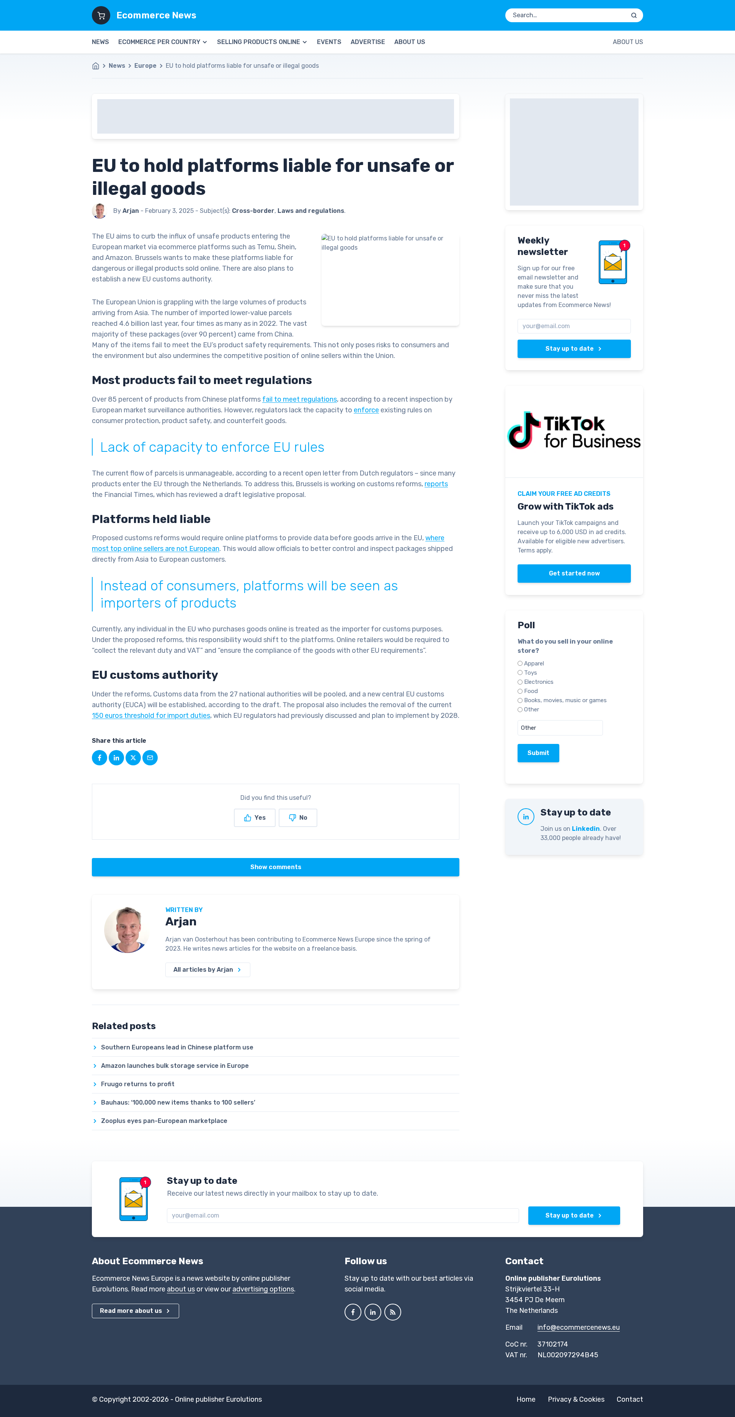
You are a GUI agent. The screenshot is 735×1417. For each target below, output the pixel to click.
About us (409, 42)
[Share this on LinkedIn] (116, 757)
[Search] (634, 15)
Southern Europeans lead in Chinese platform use (177, 1047)
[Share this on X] (133, 757)
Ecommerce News (156, 15)
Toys (530, 672)
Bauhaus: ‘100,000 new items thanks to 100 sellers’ (178, 1102)
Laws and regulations (311, 210)
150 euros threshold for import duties (151, 715)
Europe (145, 65)
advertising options (263, 1289)
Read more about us (131, 1310)
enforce (366, 410)
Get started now (574, 573)
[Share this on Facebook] (99, 757)
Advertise (368, 42)
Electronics (539, 681)
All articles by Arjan (203, 969)
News (100, 42)
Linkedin (586, 828)
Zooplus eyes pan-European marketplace (164, 1120)
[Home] (99, 66)
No (303, 817)
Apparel (534, 663)
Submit (538, 753)
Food (531, 691)
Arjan (181, 921)
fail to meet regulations (299, 399)
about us (181, 1289)
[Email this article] (150, 757)
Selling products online (258, 42)
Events (329, 42)
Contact (630, 1399)
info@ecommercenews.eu (578, 1327)
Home (526, 1399)
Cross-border (253, 210)
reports (436, 484)
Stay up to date (570, 348)
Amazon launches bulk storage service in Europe (175, 1065)
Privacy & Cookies (576, 1399)
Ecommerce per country (159, 42)
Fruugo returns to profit (138, 1084)
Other (531, 709)
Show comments (275, 867)
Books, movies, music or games (565, 700)
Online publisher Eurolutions (218, 1399)
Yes (260, 817)
